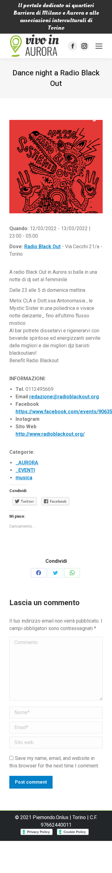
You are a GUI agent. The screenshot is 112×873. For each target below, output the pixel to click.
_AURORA (27, 463)
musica (24, 478)
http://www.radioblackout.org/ (50, 434)
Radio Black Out (42, 246)
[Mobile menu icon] (99, 46)
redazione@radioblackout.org (64, 397)
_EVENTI (25, 470)
